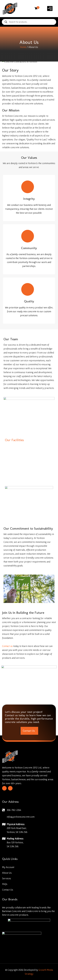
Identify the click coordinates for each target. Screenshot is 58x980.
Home (23, 47)
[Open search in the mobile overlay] (29, 22)
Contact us (7, 646)
